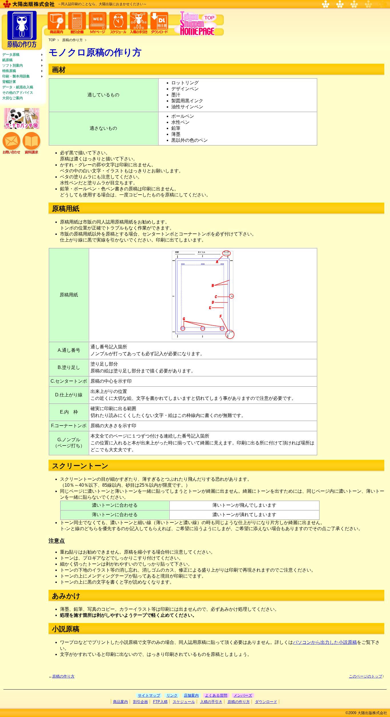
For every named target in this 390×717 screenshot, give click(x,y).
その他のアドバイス (17, 93)
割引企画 (140, 702)
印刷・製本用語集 (16, 76)
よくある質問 (216, 695)
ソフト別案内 (12, 65)
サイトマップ (149, 695)
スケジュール (184, 702)
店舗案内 (191, 695)
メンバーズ (243, 695)
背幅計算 (9, 82)
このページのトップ (365, 676)
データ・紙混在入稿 (17, 87)
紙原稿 (7, 60)
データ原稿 (10, 55)
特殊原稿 (9, 71)
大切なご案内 (12, 98)
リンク (172, 695)
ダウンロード (266, 702)
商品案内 (120, 702)
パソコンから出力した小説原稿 (325, 642)
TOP (52, 40)
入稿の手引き (211, 702)
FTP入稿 (160, 702)
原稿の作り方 (72, 40)
